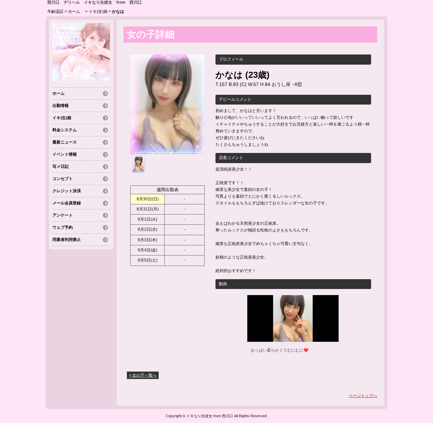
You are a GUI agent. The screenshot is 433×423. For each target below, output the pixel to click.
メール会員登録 (66, 203)
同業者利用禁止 (66, 239)
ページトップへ (363, 395)
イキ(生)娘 (98, 11)
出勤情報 (60, 105)
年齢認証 (55, 11)
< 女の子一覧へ (143, 375)
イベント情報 (64, 154)
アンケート (62, 215)
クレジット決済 (66, 190)
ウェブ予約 (62, 227)
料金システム (64, 130)
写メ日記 (60, 166)
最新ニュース (64, 142)
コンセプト (62, 178)
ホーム (76, 11)
